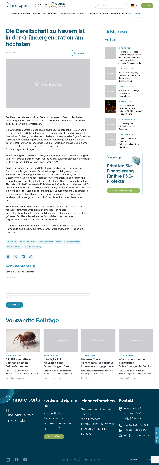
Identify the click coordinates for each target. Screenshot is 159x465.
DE (135, 6)
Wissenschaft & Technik (96, 409)
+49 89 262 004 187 (136, 425)
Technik (86, 414)
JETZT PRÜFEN (54, 436)
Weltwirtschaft (90, 419)
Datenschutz (148, 460)
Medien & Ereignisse (94, 428)
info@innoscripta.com (137, 435)
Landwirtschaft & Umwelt (97, 423)
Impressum (133, 460)
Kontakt (147, 6)
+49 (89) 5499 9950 (135, 430)
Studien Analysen (80, 53)
